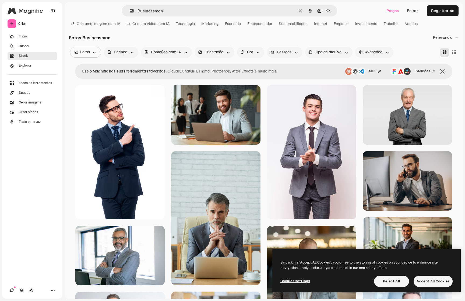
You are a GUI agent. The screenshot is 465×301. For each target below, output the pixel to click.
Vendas (411, 23)
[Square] (454, 52)
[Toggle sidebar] (52, 10)
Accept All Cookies (433, 281)
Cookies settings (295, 281)
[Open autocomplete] (129, 11)
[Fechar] (442, 71)
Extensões (422, 71)
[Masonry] (444, 52)
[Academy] (21, 290)
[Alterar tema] (31, 290)
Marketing (210, 23)
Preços (392, 10)
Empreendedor (259, 23)
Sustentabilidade (293, 23)
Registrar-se (442, 10)
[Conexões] (12, 290)
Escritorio (233, 23)
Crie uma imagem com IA (98, 23)
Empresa (341, 23)
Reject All (391, 281)
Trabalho (391, 23)
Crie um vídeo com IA (151, 23)
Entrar (412, 10)
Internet (320, 23)
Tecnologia (185, 23)
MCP (372, 71)
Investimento (366, 23)
